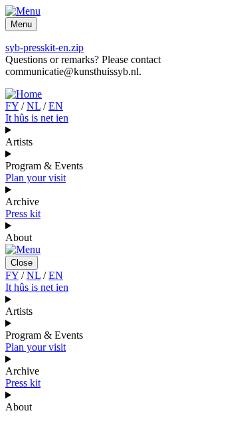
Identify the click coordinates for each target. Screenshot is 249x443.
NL (34, 106)
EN (55, 106)
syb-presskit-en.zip (44, 47)
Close (22, 263)
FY (12, 106)
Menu (21, 24)
